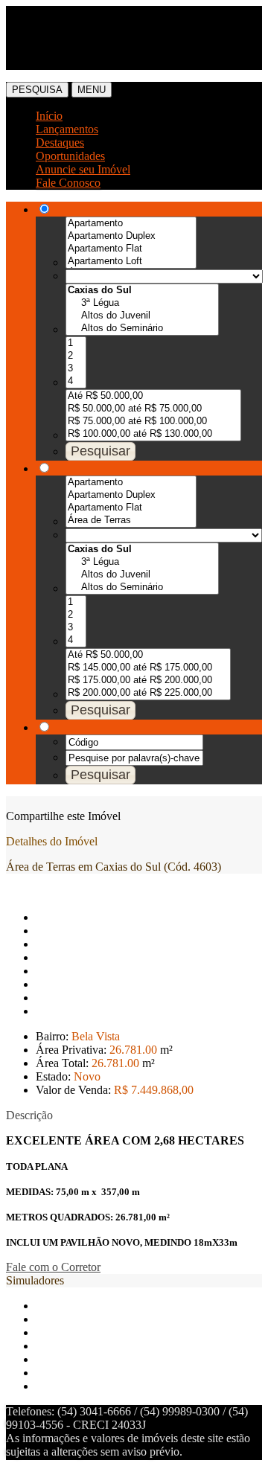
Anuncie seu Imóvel (83, 169)
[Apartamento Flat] (131, 249)
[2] (76, 356)
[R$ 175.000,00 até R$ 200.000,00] (148, 680)
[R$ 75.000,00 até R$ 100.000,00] (153, 421)
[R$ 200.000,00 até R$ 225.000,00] (148, 693)
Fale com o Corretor (53, 1267)
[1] (76, 343)
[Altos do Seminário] (142, 328)
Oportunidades (70, 156)
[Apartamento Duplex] (131, 236)
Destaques (60, 142)
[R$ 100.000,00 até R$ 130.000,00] (153, 434)
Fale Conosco (68, 182)
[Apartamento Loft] (131, 261)
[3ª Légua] (142, 303)
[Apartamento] (131, 223)
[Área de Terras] (131, 520)
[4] (76, 381)
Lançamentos (67, 129)
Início (49, 115)
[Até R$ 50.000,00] (153, 396)
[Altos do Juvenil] (142, 316)
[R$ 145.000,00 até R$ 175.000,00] (148, 668)
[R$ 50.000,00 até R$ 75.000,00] (153, 409)
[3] (76, 368)
